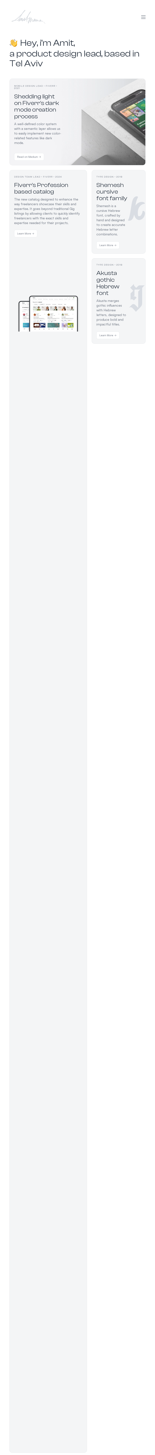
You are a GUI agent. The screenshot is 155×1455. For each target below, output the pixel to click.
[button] (143, 17)
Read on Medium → (29, 156)
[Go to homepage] (28, 17)
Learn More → (25, 233)
